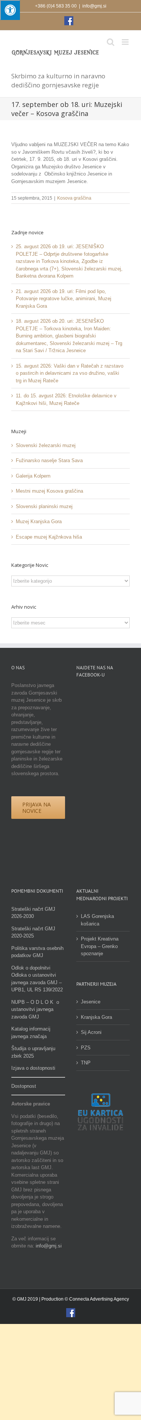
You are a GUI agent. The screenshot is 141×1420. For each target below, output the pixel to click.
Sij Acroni (91, 1032)
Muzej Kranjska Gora (39, 521)
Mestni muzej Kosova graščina (49, 491)
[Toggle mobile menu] (126, 42)
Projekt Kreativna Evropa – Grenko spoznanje (99, 946)
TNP (86, 1063)
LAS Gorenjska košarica (97, 920)
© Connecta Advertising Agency (97, 1299)
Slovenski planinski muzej (44, 506)
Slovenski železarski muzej (46, 445)
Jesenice (90, 1002)
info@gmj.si (94, 6)
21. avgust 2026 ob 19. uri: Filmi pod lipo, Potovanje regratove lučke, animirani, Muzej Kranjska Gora (63, 299)
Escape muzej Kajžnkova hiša (49, 537)
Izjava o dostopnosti (33, 1068)
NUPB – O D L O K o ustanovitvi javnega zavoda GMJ (35, 1009)
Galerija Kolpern (33, 476)
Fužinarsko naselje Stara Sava (49, 460)
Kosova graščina (74, 198)
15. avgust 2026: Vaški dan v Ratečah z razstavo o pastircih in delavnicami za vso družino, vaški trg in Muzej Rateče (69, 373)
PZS (86, 1047)
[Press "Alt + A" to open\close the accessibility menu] (10, 10)
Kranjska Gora (96, 1017)
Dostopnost (23, 1086)
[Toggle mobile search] (110, 42)
